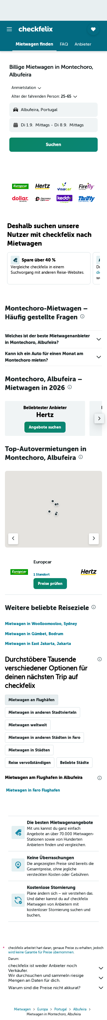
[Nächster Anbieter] (94, 538)
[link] (45, 427)
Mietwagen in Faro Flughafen (33, 790)
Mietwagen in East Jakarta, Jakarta (38, 643)
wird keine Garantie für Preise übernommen (41, 952)
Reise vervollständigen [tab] (30, 762)
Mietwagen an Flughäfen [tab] (32, 700)
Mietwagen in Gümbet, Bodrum (34, 634)
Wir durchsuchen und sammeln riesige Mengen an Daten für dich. (46, 978)
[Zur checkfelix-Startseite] (36, 29)
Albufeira (79, 1009)
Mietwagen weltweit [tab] (28, 725)
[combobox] (26, 88)
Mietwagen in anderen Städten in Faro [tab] (44, 737)
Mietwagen (22, 1009)
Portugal (60, 1009)
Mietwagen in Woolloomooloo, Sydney (41, 623)
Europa (42, 1009)
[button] (9, 29)
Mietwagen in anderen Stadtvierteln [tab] (43, 712)
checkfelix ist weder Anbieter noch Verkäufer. (42, 968)
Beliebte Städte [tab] (74, 762)
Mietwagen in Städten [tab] (29, 750)
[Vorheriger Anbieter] (13, 538)
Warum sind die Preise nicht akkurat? (44, 987)
